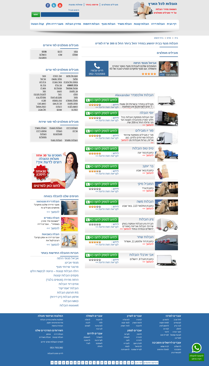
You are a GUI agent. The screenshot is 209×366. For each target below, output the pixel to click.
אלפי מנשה (57, 79)
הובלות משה (145, 201)
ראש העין (41, 103)
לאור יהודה (177, 332)
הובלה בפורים (51, 218)
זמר (44, 91)
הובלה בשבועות (50, 234)
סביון (43, 100)
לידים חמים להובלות (55, 353)
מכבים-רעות (56, 97)
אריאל (43, 79)
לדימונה (87, 340)
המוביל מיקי (145, 184)
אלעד (75, 79)
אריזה (75, 131)
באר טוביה (57, 82)
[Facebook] (47, 5)
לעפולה (126, 337)
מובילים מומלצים (110, 4)
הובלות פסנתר (71, 140)
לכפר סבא (125, 323)
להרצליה (126, 320)
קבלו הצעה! (37, 24)
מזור (76, 97)
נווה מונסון (57, 100)
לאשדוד (99, 337)
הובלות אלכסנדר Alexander (134, 95)
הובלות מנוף (108, 24)
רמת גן (74, 109)
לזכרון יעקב (137, 343)
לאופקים (99, 343)
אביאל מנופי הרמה (144, 63)
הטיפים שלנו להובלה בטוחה (61, 196)
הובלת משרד (125, 24)
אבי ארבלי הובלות (141, 254)
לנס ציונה (98, 326)
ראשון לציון (73, 106)
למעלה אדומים (163, 349)
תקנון (49, 323)
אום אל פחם (72, 76)
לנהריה (139, 337)
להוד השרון (125, 326)
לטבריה (126, 343)
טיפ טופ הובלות (142, 148)
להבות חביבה (40, 94)
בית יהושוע (158, 38)
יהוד (60, 94)
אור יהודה (57, 76)
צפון (76, 51)
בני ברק (58, 85)
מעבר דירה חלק (54, 24)
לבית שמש (165, 346)
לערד (88, 343)
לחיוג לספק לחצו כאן (103, 100)
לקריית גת (98, 340)
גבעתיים (58, 88)
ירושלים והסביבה (43, 56)
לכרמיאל (138, 346)
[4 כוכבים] (97, 105)
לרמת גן (166, 320)
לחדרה (139, 340)
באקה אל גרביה (71, 82)
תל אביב (42, 109)
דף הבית (171, 24)
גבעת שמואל (72, 88)
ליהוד (167, 332)
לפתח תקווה (164, 323)
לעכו (127, 340)
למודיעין (178, 338)
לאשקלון (87, 337)
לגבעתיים (177, 323)
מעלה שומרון (72, 100)
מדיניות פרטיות (57, 323)
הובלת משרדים (45, 337)
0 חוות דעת (171, 74)
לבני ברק (177, 326)
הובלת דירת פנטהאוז (48, 201)
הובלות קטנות (141, 24)
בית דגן (42, 82)
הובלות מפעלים (43, 135)
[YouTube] (60, 5)
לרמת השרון (137, 323)
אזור (44, 76)
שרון (60, 54)
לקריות (126, 334)
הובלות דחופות (91, 24)
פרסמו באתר (92, 4)
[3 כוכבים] (95, 105)
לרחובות (99, 320)
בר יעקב (147, 166)
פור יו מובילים (144, 130)
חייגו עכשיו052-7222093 (97, 72)
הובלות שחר (145, 237)
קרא (162, 74)
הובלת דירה (58, 334)
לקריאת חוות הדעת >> (106, 107)
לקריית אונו (164, 335)
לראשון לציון (164, 326)
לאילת (100, 346)
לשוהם (87, 326)
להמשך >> (147, 125)
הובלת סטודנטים (57, 132)
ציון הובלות (146, 219)
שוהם (59, 109)
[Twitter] (54, 5)
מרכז (169, 38)
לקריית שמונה (136, 349)
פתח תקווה (72, 103)
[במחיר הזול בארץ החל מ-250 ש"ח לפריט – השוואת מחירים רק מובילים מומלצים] (155, 10)
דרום (60, 51)
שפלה (75, 54)
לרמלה (87, 320)
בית (176, 38)
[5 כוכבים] (100, 105)
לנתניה (139, 320)
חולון (75, 94)
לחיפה (139, 334)
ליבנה (88, 323)
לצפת (127, 346)
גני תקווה (73, 91)
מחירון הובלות (73, 24)
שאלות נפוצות (75, 4)
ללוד (100, 323)
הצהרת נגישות (57, 326)
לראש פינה (125, 349)
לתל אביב (177, 320)
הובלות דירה (158, 24)
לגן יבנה (99, 329)
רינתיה (59, 106)
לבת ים (166, 329)
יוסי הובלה (146, 113)
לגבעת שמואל (175, 335)
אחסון (48, 334)
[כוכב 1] (90, 105)
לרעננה (139, 326)
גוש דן (43, 88)
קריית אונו (57, 103)
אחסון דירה (41, 131)
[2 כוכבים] (92, 105)
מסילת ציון (41, 97)
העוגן (59, 91)
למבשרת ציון (176, 352)
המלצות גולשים (57, 320)
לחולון (179, 329)
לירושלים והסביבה (177, 348)
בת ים (43, 85)
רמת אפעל (41, 106)
